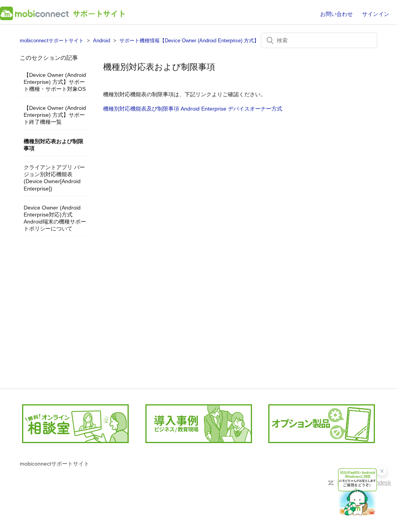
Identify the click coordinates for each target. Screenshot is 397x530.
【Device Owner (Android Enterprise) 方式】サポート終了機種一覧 (55, 115)
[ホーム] (62, 18)
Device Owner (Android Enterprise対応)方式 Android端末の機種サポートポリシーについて (55, 218)
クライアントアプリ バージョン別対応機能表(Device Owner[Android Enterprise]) (54, 178)
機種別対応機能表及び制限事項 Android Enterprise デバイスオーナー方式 (192, 109)
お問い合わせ (336, 14)
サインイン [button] (375, 14)
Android (101, 40)
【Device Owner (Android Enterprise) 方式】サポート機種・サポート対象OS (55, 82)
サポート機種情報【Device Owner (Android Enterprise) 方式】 (189, 40)
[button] (357, 492)
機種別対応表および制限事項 (53, 144)
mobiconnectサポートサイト (52, 40)
